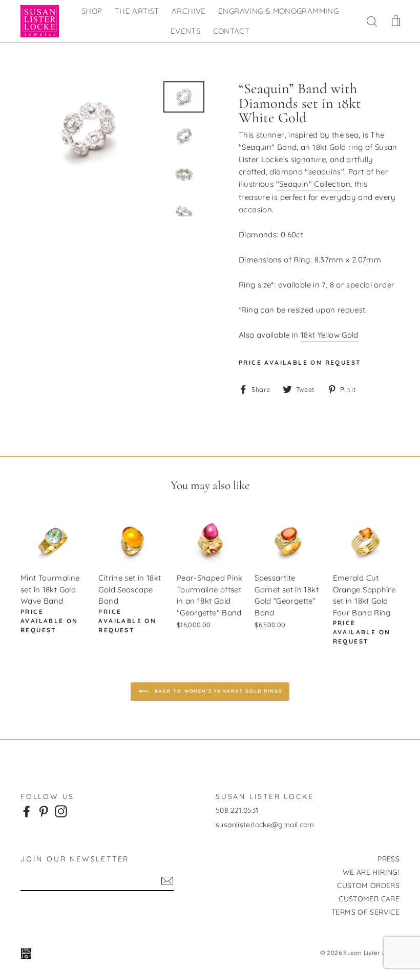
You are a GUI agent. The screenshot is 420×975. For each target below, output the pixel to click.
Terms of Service (365, 912)
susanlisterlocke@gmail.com (265, 824)
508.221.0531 (237, 810)
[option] (88, 132)
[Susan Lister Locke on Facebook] (26, 811)
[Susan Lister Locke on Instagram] (61, 811)
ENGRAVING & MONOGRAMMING (278, 11)
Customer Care (369, 898)
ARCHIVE (189, 11)
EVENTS (185, 31)
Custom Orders (368, 885)
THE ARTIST (137, 11)
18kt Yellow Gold (330, 335)
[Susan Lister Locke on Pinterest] (43, 811)
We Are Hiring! (371, 872)
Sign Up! (167, 881)
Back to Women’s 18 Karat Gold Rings (217, 691)
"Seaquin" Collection (313, 184)
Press (388, 858)
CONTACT (231, 31)
